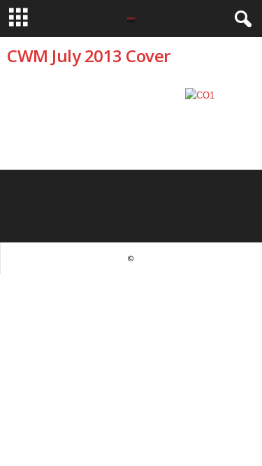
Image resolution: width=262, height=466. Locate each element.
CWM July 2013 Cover (88, 55)
